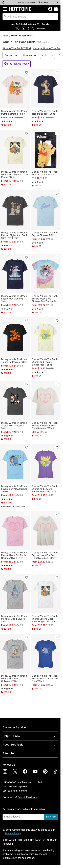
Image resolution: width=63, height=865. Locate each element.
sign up (51, 816)
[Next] (57, 2)
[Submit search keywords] (5, 16)
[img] (5, 771)
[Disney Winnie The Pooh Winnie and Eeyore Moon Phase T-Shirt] (15, 149)
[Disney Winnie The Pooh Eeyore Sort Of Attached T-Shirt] (15, 463)
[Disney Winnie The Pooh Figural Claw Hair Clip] (45, 149)
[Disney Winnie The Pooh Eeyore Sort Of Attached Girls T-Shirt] (45, 653)
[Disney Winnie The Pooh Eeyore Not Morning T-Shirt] (15, 273)
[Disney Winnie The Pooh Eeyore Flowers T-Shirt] (45, 210)
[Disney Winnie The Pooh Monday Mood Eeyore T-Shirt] (15, 593)
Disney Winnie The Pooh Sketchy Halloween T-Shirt (14, 425)
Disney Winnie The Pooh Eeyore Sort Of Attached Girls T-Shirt (45, 678)
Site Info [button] (8, 753)
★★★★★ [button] (7, 121)
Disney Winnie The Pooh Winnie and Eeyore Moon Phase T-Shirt (14, 174)
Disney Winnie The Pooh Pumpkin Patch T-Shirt (14, 112)
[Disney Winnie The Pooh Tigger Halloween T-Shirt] (15, 337)
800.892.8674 (10, 857)
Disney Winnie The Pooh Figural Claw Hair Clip (45, 173)
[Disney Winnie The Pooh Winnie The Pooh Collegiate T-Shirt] (15, 653)
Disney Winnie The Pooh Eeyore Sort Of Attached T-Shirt (14, 489)
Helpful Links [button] (11, 736)
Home (5, 35)
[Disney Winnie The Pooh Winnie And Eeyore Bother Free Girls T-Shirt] (45, 463)
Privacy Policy (13, 833)
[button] (4, 9)
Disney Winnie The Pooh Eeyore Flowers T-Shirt (45, 234)
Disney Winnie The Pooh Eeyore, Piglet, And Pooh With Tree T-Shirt (14, 235)
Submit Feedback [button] (27, 797)
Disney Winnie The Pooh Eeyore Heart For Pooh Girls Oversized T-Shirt (45, 555)
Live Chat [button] (36, 782)
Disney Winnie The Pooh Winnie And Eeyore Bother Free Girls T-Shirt (45, 489)
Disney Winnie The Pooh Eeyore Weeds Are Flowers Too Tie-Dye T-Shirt (45, 299)
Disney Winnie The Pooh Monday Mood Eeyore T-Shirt (14, 619)
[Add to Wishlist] (26, 72)
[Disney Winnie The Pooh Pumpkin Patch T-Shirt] (15, 89)
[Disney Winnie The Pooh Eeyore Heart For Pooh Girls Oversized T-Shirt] (45, 530)
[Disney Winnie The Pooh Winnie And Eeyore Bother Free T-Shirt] (45, 337)
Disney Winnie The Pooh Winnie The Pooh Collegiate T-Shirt (14, 678)
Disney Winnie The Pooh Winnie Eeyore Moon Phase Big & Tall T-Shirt (45, 619)
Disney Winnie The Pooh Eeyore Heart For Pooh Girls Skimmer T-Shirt (45, 425)
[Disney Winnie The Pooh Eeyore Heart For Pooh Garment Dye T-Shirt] (15, 530)
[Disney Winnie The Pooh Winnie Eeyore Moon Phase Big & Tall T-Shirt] (45, 593)
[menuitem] (55, 9)
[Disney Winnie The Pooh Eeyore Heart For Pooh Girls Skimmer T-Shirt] (45, 400)
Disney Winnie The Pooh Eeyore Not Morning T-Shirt (14, 299)
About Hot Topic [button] (13, 744)
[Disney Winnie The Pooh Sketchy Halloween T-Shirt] (15, 400)
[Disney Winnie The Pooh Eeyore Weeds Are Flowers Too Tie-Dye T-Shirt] (45, 273)
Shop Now (41, 2)
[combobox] (30, 16)
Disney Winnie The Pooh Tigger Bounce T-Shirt (45, 112)
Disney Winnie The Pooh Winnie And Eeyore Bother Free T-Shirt (45, 362)
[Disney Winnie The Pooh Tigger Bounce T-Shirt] (45, 89)
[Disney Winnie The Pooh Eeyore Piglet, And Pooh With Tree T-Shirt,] (15, 210)
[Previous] (3, 2)
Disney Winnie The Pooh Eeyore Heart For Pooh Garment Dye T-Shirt (14, 555)
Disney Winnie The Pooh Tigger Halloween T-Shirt (14, 360)
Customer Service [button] (14, 727)
